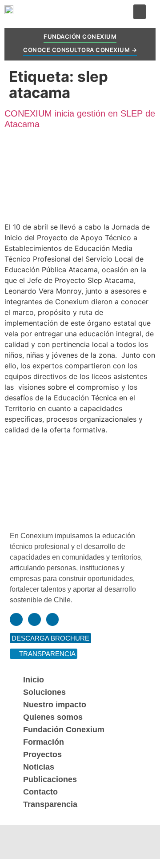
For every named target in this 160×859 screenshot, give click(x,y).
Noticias (38, 766)
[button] (139, 11)
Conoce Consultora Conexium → (80, 49)
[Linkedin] (16, 619)
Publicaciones (50, 779)
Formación (43, 742)
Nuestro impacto (54, 704)
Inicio (33, 679)
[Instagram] (34, 619)
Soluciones (44, 692)
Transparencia (50, 804)
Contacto (40, 791)
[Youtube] (52, 619)
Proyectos (42, 754)
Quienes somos (53, 717)
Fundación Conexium (80, 36)
